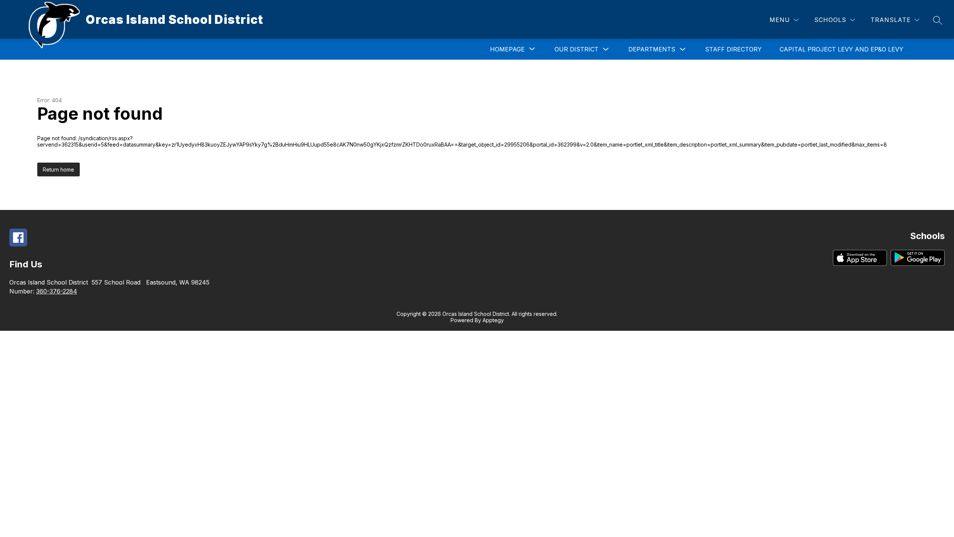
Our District (576, 49)
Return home (58, 169)
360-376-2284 (56, 291)
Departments (651, 49)
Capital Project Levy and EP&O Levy (841, 49)
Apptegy (493, 320)
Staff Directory (733, 49)
